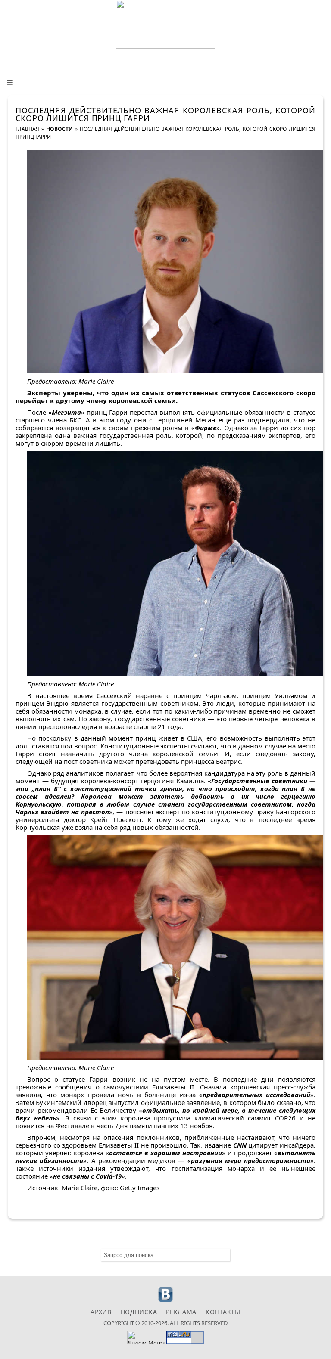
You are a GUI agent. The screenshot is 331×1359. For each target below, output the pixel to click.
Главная (27, 129)
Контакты (223, 1312)
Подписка (139, 1312)
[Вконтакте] (165, 1301)
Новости (59, 129)
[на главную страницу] (165, 24)
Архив (101, 1312)
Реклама (181, 1312)
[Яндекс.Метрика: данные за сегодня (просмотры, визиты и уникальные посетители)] (146, 1337)
